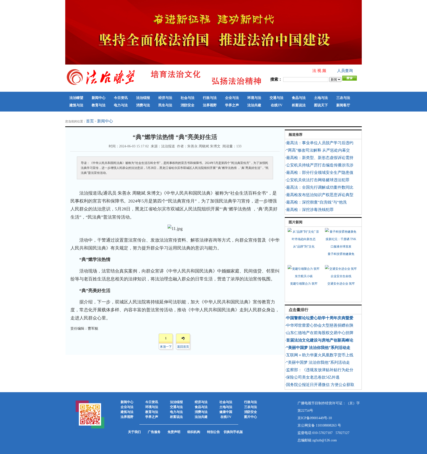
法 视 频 (319, 70)
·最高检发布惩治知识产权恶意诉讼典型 (319, 195)
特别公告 (213, 432)
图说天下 (321, 105)
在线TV (276, 105)
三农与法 (343, 98)
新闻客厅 (343, 105)
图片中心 (250, 417)
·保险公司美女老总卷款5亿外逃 (312, 377)
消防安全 (187, 105)
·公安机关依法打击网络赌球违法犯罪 (317, 180)
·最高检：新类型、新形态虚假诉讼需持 (319, 158)
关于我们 (134, 432)
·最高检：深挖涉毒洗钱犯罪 (309, 209)
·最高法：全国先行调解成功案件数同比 (319, 187)
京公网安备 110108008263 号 (319, 425)
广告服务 (154, 432)
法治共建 (254, 105)
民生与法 (165, 105)
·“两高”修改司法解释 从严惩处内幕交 (317, 150)
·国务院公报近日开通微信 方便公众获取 (319, 385)
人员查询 (345, 70)
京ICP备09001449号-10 (315, 418)
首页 (90, 121)
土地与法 (321, 98)
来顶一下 (166, 346)
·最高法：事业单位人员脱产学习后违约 (319, 143)
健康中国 (225, 412)
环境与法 (254, 98)
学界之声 (232, 105)
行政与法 (210, 98)
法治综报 (143, 98)
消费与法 (143, 105)
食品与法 (299, 98)
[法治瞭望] (164, 85)
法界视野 (210, 105)
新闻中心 (99, 98)
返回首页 (183, 346)
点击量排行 (298, 310)
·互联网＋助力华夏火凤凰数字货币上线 (319, 355)
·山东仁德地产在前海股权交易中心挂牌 (319, 333)
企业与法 (232, 98)
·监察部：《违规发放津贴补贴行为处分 (319, 370)
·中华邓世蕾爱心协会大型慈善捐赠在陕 (319, 325)
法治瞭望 (76, 98)
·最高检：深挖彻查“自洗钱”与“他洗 (316, 202)
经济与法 (165, 98)
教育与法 (99, 105)
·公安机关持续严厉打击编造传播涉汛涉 (319, 165)
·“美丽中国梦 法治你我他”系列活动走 (317, 362)
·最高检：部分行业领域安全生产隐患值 (319, 172)
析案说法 (299, 105)
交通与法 (276, 98)
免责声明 (174, 432)
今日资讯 (121, 98)
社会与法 (187, 98)
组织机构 (193, 432)
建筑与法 (76, 105)
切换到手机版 (233, 432)
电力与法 (121, 105)
